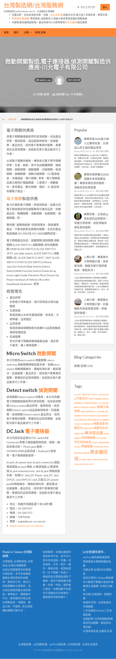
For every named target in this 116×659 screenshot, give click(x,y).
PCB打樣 (77, 395)
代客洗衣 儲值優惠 (95, 399)
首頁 (6, 32)
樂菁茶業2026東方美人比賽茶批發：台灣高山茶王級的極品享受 (91, 143)
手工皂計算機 (99, 411)
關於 (16, 32)
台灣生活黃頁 (90, 644)
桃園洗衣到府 (88, 428)
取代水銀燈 (71, 22)
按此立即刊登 (88, 7)
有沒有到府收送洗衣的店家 (91, 416)
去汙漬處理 (82, 407)
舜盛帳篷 (87, 446)
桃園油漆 (99, 423)
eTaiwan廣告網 (104, 577)
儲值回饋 (88, 403)
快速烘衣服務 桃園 (87, 411)
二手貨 (108, 610)
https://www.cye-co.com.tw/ (27, 525)
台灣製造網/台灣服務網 (33, 5)
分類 (26, 32)
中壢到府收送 (86, 395)
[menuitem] (86, 7)
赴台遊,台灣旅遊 (92, 594)
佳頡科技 (105, 399)
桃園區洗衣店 (97, 420)
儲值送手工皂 (97, 403)
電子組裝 (82, 459)
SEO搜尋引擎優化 (93, 582)
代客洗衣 (82, 398)
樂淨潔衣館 (94, 433)
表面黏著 (86, 453)
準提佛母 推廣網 (20, 18)
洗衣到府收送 (82, 442)
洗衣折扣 (95, 442)
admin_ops (45, 79)
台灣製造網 (24, 644)
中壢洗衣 (94, 395)
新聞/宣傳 (40, 32)
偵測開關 (48, 390)
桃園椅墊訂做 (88, 424)
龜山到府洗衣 (81, 464)
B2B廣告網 (74, 644)
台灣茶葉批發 (90, 631)
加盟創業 (105, 618)
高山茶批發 (56, 14)
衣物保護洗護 (98, 447)
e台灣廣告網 (40, 644)
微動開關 (46, 353)
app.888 (79, 151)
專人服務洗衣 (92, 407)
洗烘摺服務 (88, 437)
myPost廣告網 (91, 557)
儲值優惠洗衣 (79, 403)
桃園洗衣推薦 (79, 434)
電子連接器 (37, 431)
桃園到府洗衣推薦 (84, 420)
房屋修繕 (88, 561)
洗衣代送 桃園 (101, 438)
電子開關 (14, 198)
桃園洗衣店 (101, 428)
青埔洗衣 (89, 459)
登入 (105, 7)
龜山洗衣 (90, 464)
